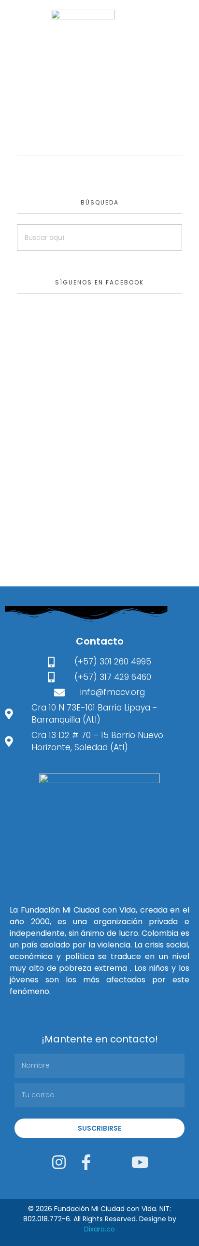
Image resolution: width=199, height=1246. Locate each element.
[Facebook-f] (86, 1162)
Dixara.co (99, 1229)
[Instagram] (59, 1162)
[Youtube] (140, 1162)
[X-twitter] (113, 1162)
